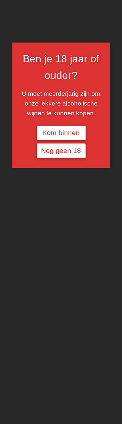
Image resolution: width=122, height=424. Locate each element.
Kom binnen (61, 133)
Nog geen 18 (61, 151)
